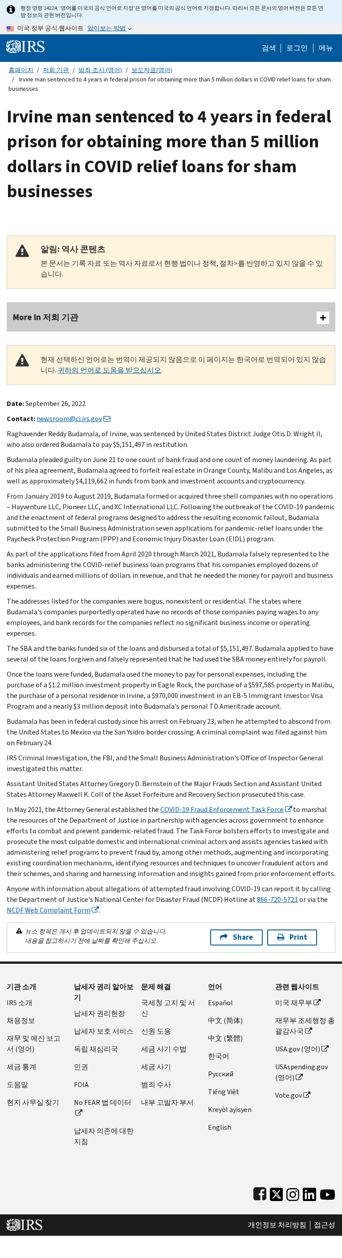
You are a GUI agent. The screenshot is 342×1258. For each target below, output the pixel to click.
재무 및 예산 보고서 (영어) (34, 1044)
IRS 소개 (20, 1002)
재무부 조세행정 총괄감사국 (305, 1026)
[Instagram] (292, 1192)
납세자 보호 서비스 (104, 1031)
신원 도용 (156, 1031)
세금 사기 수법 (164, 1049)
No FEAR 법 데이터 (102, 1102)
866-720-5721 (277, 899)
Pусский (220, 1074)
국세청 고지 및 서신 (168, 1008)
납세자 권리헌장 (99, 1013)
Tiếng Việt (223, 1091)
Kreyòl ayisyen (230, 1109)
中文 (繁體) (225, 1038)
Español (220, 1002)
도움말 (17, 1084)
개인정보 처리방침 (277, 1225)
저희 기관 (56, 70)
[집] (25, 46)
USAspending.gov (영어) (301, 1072)
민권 (81, 1066)
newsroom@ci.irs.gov (69, 418)
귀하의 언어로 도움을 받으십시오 (109, 370)
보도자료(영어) (151, 70)
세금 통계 (22, 1066)
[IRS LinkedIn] (309, 1192)
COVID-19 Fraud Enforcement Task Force (222, 809)
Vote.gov (288, 1095)
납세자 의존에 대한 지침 (104, 1136)
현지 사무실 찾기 (33, 1102)
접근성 (324, 1225)
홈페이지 (20, 70)
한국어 (218, 1056)
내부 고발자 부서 (167, 1102)
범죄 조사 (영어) (100, 70)
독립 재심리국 (96, 1049)
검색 (269, 48)
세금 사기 (156, 1066)
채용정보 (21, 1020)
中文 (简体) (225, 1020)
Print (298, 937)
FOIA (81, 1084)
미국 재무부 (293, 1002)
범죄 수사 (156, 1084)
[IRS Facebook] (259, 1192)
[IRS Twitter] (276, 1192)
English (219, 1127)
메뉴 (326, 48)
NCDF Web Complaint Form (48, 910)
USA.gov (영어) (297, 1049)
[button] (297, 48)
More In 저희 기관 (45, 317)
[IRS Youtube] (327, 1192)
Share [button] (243, 937)
